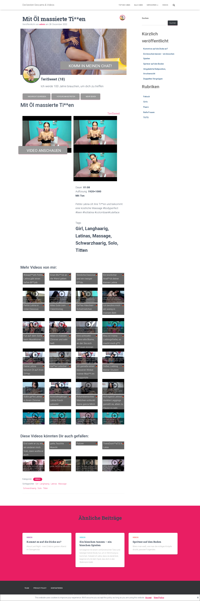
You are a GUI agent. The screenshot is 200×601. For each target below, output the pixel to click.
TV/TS (146, 117)
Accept (148, 598)
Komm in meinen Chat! (89, 66)
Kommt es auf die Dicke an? (155, 49)
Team (26, 588)
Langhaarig (44, 484)
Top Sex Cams (124, 5)
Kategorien (152, 5)
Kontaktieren (57, 588)
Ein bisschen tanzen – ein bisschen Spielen (96, 543)
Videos (165, 5)
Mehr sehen (90, 97)
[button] (157, 5)
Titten (45, 488)
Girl (37, 484)
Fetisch (146, 96)
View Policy (159, 598)
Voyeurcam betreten (65, 97)
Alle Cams (138, 5)
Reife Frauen (149, 112)
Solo (40, 488)
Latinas (54, 484)
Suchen (145, 18)
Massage (62, 484)
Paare (146, 107)
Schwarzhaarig (29, 488)
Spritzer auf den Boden (153, 64)
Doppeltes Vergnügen (153, 79)
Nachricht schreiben (36, 97)
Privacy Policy (39, 588)
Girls (145, 102)
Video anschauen (43, 150)
